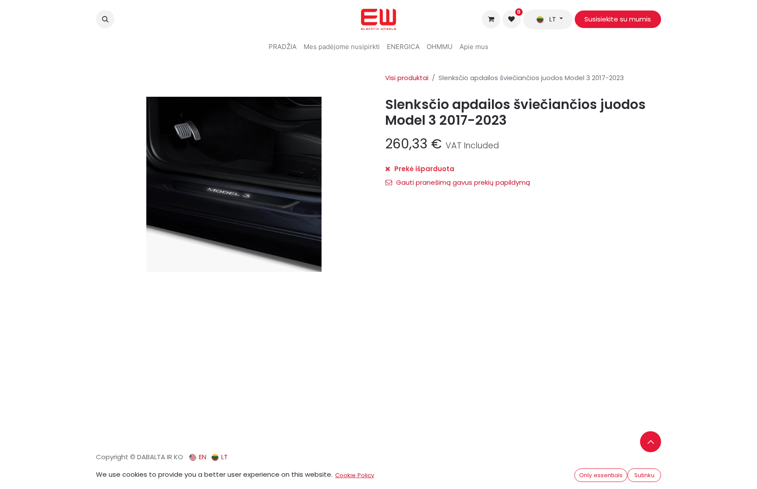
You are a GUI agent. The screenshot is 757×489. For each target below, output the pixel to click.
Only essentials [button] (601, 475)
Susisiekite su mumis (617, 19)
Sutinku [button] (644, 475)
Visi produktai (406, 77)
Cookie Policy (354, 475)
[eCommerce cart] (491, 19)
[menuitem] (282, 47)
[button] (105, 19)
